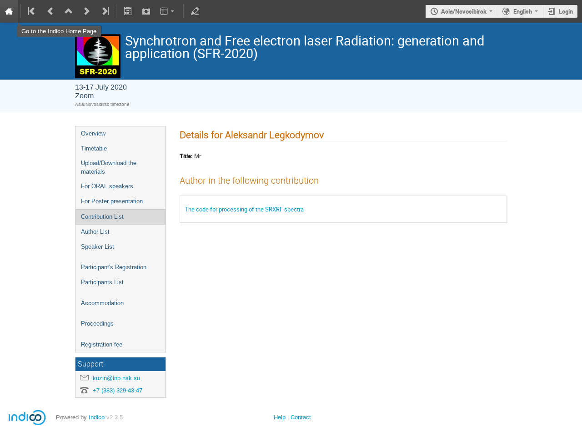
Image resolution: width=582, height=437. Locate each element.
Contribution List (102, 216)
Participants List (102, 282)
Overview (93, 133)
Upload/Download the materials (108, 167)
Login (566, 11)
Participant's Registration (113, 267)
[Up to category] (69, 11)
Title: (186, 156)
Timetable (94, 148)
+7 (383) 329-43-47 (117, 390)
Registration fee (101, 344)
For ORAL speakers (107, 186)
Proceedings (97, 323)
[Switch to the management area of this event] (195, 11)
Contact (301, 417)
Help (280, 417)
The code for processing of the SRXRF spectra (244, 209)
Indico (97, 417)
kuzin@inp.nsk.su (116, 378)
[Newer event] (87, 11)
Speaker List (97, 246)
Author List (95, 231)
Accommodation (102, 303)
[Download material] (146, 11)
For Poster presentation (112, 201)
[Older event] (50, 11)
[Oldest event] (32, 11)
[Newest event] (104, 11)
